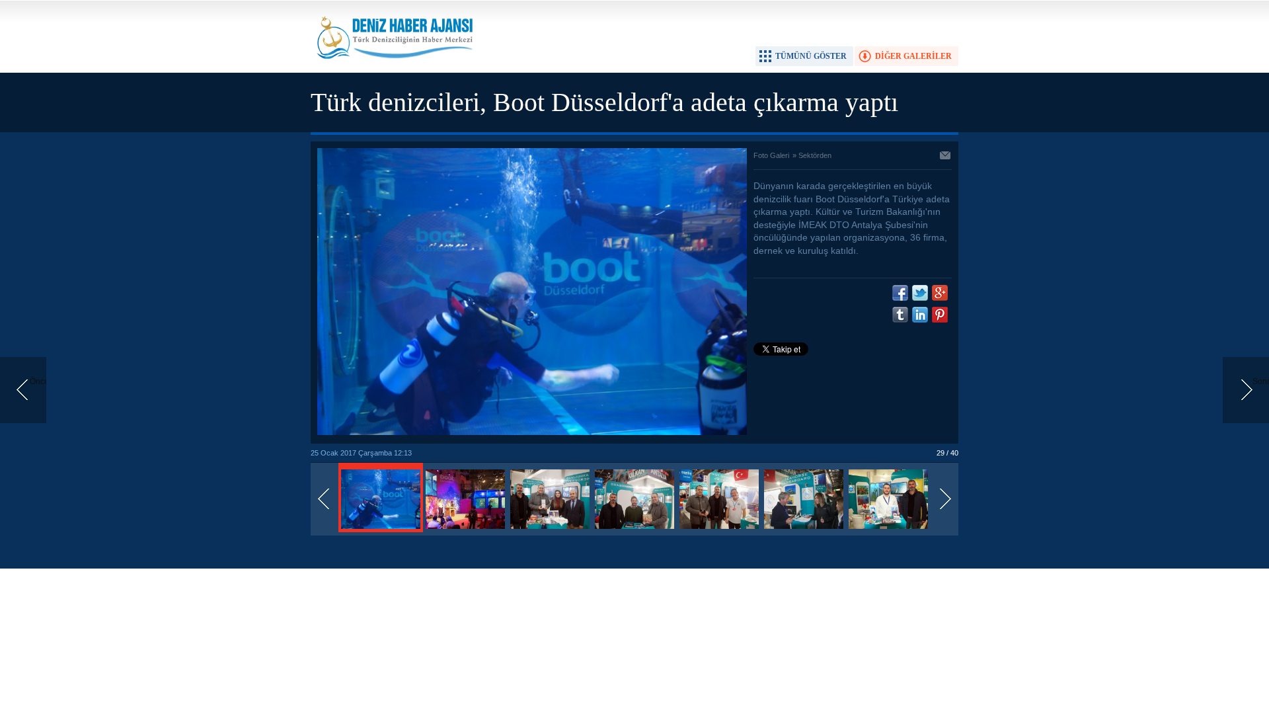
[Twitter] (920, 293)
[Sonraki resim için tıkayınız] (532, 432)
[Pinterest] (940, 315)
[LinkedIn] (920, 315)
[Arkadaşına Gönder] (946, 157)
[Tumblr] (900, 315)
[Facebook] (900, 293)
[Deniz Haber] (393, 66)
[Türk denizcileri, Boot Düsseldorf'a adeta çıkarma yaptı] (380, 529)
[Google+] (940, 293)
